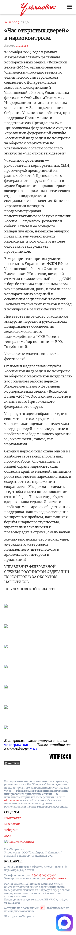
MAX (33, 749)
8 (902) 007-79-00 (44, 875)
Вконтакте (12, 818)
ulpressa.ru (11, 800)
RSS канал (12, 824)
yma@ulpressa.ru (58, 878)
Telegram (11, 830)
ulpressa (22, 45)
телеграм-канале (19, 745)
